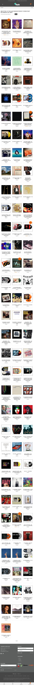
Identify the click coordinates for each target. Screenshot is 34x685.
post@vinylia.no (4, 650)
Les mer (14, 679)
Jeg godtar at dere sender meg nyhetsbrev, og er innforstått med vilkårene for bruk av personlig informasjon (8, 668)
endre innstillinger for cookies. (19, 679)
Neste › (17, 640)
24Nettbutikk (18, 681)
